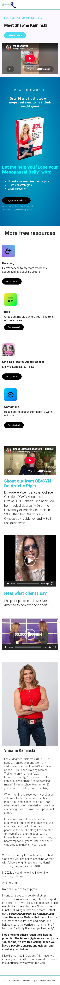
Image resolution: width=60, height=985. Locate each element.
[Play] (7, 583)
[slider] (28, 583)
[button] (30, 560)
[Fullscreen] (52, 583)
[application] (30, 561)
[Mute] (47, 583)
